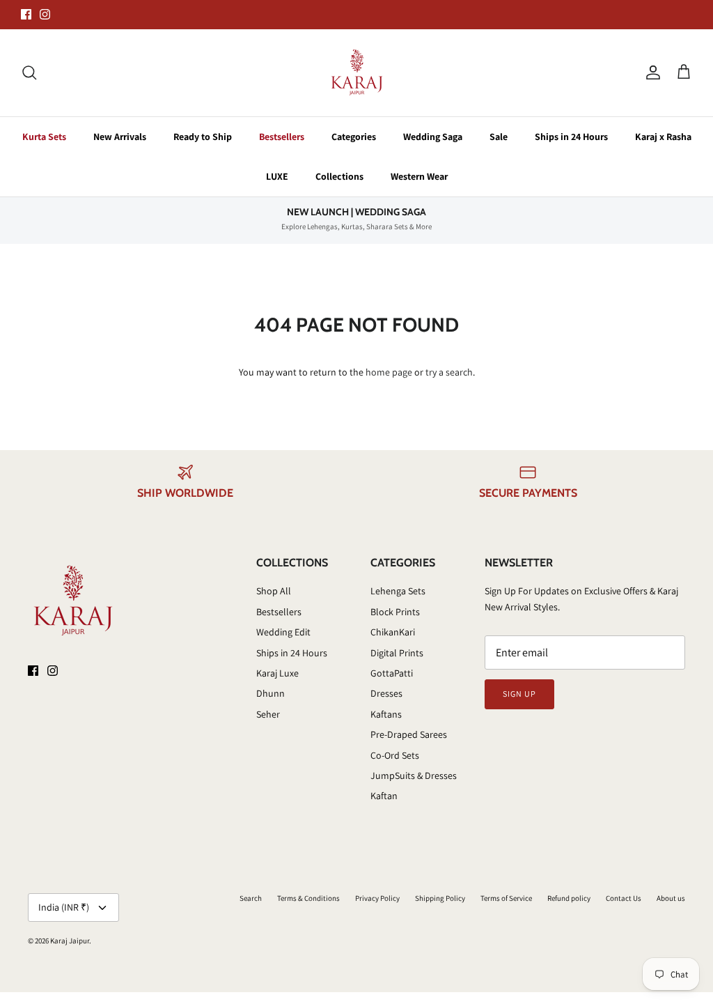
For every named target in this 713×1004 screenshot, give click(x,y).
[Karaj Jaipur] (356, 72)
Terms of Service (506, 898)
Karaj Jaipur (69, 940)
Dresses (386, 693)
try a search (449, 372)
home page (389, 372)
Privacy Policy (377, 898)
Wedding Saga (432, 136)
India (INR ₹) (63, 907)
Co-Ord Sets (394, 755)
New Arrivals (119, 136)
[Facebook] (26, 14)
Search (251, 898)
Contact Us (623, 898)
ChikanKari (392, 632)
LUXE (277, 176)
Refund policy (568, 898)
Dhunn (270, 693)
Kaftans (386, 714)
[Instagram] (45, 14)
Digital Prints (396, 653)
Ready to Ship (202, 136)
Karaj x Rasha (663, 136)
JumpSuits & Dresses (413, 775)
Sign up (519, 693)
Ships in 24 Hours (571, 136)
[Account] (650, 72)
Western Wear (419, 176)
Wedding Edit (283, 632)
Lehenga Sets (397, 591)
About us (671, 898)
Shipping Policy (440, 898)
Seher (268, 714)
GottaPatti (391, 673)
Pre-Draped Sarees (408, 734)
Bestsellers (281, 136)
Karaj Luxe (277, 673)
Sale (498, 136)
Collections (339, 176)
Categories (353, 136)
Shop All (273, 591)
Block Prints (395, 611)
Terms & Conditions (308, 898)
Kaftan (384, 795)
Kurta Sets (44, 136)
